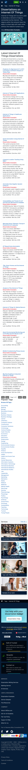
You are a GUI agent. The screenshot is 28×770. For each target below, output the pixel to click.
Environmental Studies (7, 447)
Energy (3, 441)
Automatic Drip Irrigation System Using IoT (12, 184)
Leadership (4, 473)
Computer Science (6, 422)
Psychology (4, 498)
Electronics (4, 437)
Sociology (4, 503)
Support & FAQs (5, 720)
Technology (4, 509)
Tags (5, 6)
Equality (3, 449)
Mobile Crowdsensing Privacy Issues (14, 351)
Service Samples (6, 699)
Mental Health (5, 486)
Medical (3, 482)
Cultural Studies (5, 430)
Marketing (4, 477)
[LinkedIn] (7, 731)
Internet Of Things (14, 6)
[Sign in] (25, 2)
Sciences (3, 499)
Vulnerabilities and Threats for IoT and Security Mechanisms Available (13, 201)
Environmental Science (8, 445)
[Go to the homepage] (6, 2)
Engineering (4, 443)
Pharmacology (5, 492)
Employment (5, 439)
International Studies (7, 469)
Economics (4, 434)
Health (3, 454)
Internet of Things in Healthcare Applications (12, 115)
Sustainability (5, 505)
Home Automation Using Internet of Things (13, 139)
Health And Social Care (8, 456)
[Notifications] (23, 2)
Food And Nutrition (6, 452)
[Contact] (20, 2)
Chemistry (4, 420)
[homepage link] (2, 6)
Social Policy (5, 501)
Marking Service (6, 685)
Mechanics (4, 479)
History (3, 458)
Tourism (3, 511)
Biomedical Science (7, 411)
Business (3, 413)
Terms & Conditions (7, 760)
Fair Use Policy (5, 717)
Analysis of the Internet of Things (13, 288)
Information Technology (8, 464)
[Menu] (2, 2)
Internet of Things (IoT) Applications (13, 93)
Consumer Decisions (7, 426)
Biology (3, 409)
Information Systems (7, 462)
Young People (5, 513)
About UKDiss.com (6, 710)
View (10, 30)
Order (16, 2)
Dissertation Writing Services (9, 682)
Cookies (3, 763)
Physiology (4, 494)
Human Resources (6, 460)
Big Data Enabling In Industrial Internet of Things (12, 374)
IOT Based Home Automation (11, 246)
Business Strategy (6, 417)
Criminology (4, 428)
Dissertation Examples (7, 696)
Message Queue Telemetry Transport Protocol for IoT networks (14, 224)
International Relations (7, 467)
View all (23, 521)
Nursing (3, 490)
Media (3, 481)
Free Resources (5, 703)
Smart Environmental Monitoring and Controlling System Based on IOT (14, 332)
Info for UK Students (7, 713)
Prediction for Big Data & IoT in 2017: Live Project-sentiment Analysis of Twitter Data (13, 70)
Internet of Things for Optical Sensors (14, 307)
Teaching (3, 507)
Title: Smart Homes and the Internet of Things (13, 266)
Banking (3, 407)
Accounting (4, 405)
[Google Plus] (12, 731)
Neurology (4, 488)
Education (4, 435)
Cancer (3, 418)
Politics (3, 496)
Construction (5, 424)
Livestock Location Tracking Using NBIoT (13, 160)
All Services (4, 688)
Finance (3, 450)
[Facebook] (2, 731)
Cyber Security (5, 432)
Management (5, 475)
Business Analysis (6, 415)
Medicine (3, 484)
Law (2, 471)
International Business (7, 466)
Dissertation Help (14, 619)
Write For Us (4, 723)
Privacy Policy (5, 757)
